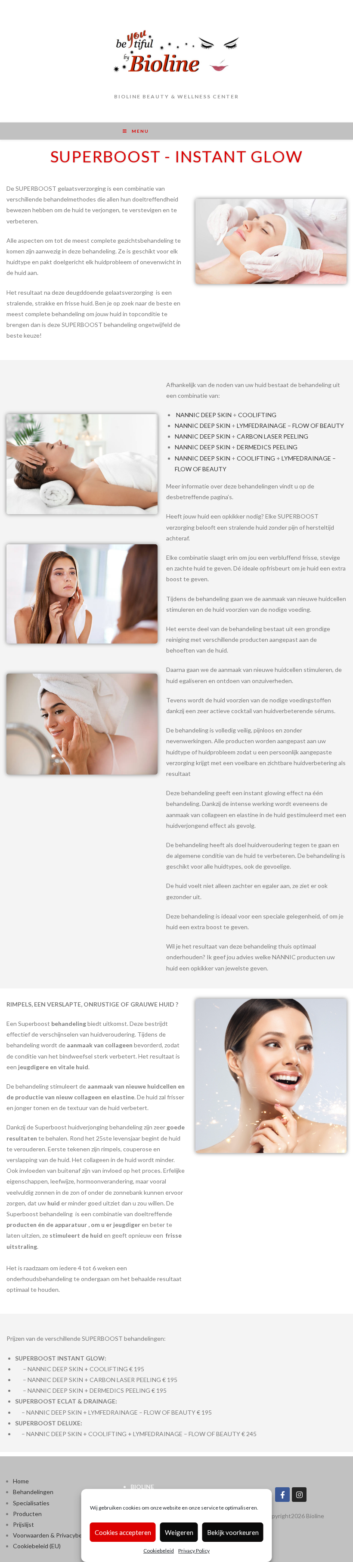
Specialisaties (31, 1503)
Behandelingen (33, 1491)
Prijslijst (23, 1524)
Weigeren (179, 1532)
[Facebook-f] (282, 1494)
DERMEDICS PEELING (267, 447)
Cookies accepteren (123, 1532)
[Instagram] (299, 1494)
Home (21, 1481)
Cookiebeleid (158, 1550)
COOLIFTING (257, 414)
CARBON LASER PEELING (272, 436)
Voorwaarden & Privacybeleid (52, 1535)
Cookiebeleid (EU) (37, 1546)
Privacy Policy (194, 1550)
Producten (28, 1513)
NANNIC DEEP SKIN (204, 414)
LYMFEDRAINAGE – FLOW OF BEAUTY (290, 425)
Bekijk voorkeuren (233, 1532)
